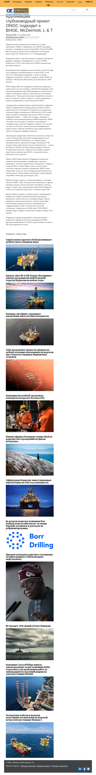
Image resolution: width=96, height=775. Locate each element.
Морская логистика (28, 766)
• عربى (79, 2)
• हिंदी (48, 5)
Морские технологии (60, 766)
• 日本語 (6, 2)
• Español (28, 2)
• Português (17, 2)
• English (38, 2)
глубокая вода (21, 234)
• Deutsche (70, 2)
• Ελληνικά (49, 2)
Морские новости (43, 766)
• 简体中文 (89, 2)
